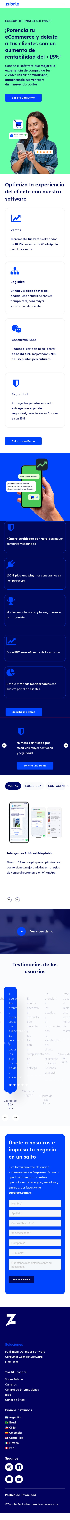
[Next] (66, 745)
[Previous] (4, 745)
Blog (8, 1394)
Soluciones (14, 1344)
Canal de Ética (15, 1400)
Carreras (11, 1384)
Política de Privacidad (20, 1495)
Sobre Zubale (14, 1379)
